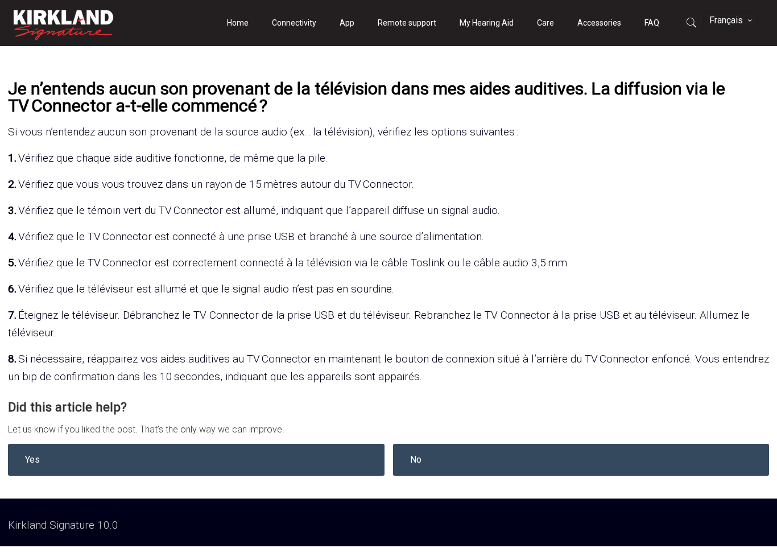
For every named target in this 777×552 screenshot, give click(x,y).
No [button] (415, 459)
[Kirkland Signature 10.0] (63, 23)
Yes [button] (32, 459)
